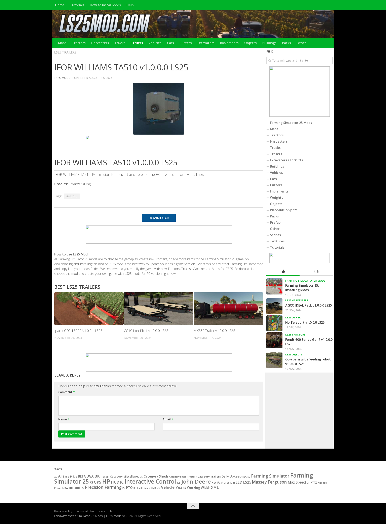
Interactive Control (150, 481)
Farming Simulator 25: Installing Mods (302, 287)
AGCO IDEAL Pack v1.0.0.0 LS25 (308, 305)
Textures (277, 241)
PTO (129, 487)
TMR (153, 487)
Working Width (198, 487)
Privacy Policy (63, 511)
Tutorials (77, 5)
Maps (62, 43)
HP (106, 481)
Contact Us (105, 511)
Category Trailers (209, 476)
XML (215, 487)
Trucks (120, 43)
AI (60, 476)
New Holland (71, 488)
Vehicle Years (173, 487)
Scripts (275, 235)
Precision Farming (103, 487)
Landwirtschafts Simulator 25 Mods (78, 516)
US (158, 488)
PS (123, 488)
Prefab (275, 222)
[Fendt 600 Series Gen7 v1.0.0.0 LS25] (274, 340)
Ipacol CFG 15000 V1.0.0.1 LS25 (78, 330)
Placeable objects (284, 210)
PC (82, 488)
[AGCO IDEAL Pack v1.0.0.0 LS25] (274, 306)
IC (122, 482)
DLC (244, 476)
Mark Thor (72, 196)
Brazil (106, 476)
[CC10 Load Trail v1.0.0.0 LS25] (158, 308)
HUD (115, 482)
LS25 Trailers (65, 52)
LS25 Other (293, 317)
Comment (66, 392)
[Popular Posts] (283, 271)
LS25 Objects (294, 354)
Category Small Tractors (183, 476)
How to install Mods (105, 5)
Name (63, 419)
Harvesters (100, 43)
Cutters (186, 43)
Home (59, 5)
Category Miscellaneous (126, 476)
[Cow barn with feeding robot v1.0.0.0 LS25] (274, 360)
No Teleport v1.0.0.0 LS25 (305, 322)
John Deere (196, 481)
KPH (232, 482)
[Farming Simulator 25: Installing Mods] (274, 286)
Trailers (137, 43)
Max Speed (297, 482)
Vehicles (155, 43)
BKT (98, 476)
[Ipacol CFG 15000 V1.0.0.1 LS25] (89, 308)
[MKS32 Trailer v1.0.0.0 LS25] (228, 308)
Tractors (79, 43)
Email (168, 419)
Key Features (221, 482)
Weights (276, 197)
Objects (250, 43)
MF (308, 482)
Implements (229, 43)
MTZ (314, 482)
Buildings (269, 43)
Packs (286, 43)
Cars (170, 43)
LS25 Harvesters (296, 300)
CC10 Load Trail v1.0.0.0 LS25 (146, 330)
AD (55, 476)
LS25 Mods (113, 516)
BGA (90, 476)
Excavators (206, 43)
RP (134, 487)
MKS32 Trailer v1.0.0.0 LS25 (214, 330)
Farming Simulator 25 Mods (291, 122)
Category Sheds (156, 476)
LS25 (247, 482)
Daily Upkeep (232, 476)
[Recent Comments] (316, 271)
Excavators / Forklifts (286, 160)
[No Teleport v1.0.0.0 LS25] (274, 323)
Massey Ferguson (269, 482)
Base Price (70, 476)
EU (248, 476)
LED (239, 482)
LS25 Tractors (295, 334)
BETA (82, 476)
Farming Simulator (270, 476)
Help (130, 5)
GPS (97, 482)
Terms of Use (85, 511)
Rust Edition (143, 487)
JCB (179, 482)
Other (301, 43)
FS (91, 482)
